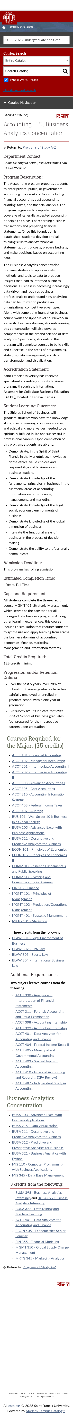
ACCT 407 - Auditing (27, 811)
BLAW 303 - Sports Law (30, 954)
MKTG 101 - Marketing (29, 921)
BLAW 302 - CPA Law (28, 949)
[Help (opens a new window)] (67, 116)
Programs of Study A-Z (39, 147)
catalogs (14, 1406)
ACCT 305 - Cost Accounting (33, 789)
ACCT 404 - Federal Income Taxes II (42, 1045)
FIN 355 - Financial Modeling (37, 1242)
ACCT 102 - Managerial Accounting (38, 761)
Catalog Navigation (22, 102)
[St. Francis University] (9, 18)
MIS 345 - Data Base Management (38, 1175)
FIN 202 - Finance (25, 888)
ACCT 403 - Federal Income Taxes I (38, 805)
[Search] (65, 71)
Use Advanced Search (19, 90)
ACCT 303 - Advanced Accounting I (38, 783)
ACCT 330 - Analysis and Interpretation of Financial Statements (34, 1001)
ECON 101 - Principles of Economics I (40, 849)
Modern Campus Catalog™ (45, 1411)
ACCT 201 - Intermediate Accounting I (40, 766)
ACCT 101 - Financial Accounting (36, 755)
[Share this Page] (58, 116)
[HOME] (4, 27)
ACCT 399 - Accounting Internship (41, 1028)
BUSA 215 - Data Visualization (35, 1126)
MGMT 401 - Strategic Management (39, 915)
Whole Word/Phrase (24, 79)
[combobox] (36, 40)
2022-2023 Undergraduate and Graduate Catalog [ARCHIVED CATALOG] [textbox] (37, 40)
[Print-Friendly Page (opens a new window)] (63, 116)
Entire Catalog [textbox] (15, 60)
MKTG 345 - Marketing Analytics (40, 1258)
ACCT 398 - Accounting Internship (41, 1022)
